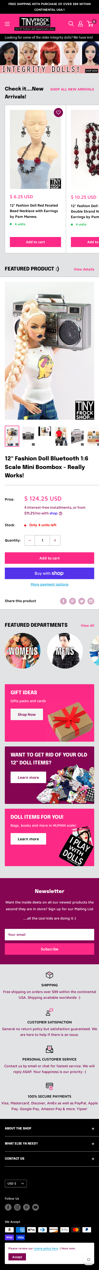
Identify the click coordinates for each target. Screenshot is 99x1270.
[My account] (80, 23)
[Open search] (71, 23)
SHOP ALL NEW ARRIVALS (72, 89)
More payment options (49, 584)
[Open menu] (7, 24)
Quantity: (13, 540)
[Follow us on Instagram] (17, 1207)
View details (84, 269)
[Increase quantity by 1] (55, 540)
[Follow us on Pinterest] (26, 1207)
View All (87, 625)
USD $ (11, 1183)
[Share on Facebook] (63, 600)
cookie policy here (46, 1248)
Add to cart (35, 242)
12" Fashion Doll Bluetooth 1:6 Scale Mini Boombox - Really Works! (46, 467)
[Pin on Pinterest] (72, 600)
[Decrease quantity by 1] (30, 540)
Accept (17, 1257)
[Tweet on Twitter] (81, 600)
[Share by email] (90, 600)
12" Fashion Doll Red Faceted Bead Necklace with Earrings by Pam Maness (34, 211)
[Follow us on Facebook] (8, 1207)
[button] (58, 112)
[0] (90, 24)
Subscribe (49, 949)
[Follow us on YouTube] (35, 1207)
